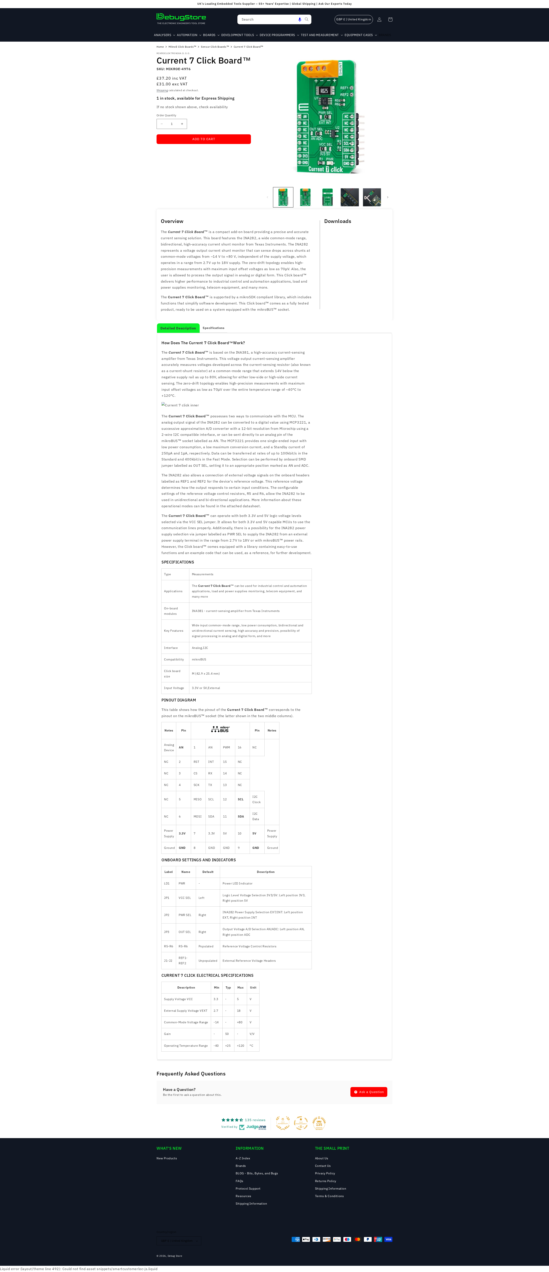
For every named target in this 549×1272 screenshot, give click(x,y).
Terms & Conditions (329, 1196)
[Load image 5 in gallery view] (372, 197)
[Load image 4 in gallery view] (350, 197)
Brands (241, 1166)
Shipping (162, 90)
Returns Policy (325, 1181)
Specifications (213, 328)
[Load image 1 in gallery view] (283, 197)
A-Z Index (243, 1158)
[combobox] (274, 19)
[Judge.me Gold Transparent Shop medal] (301, 1123)
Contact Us (323, 1166)
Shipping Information (251, 1203)
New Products (167, 1158)
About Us (321, 1158)
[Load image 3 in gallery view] (328, 197)
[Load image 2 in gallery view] (305, 197)
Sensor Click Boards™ (215, 46)
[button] (299, 19)
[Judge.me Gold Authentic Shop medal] (283, 1123)
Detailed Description (178, 328)
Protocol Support (248, 1188)
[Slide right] (387, 197)
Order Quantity (166, 115)
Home (160, 46)
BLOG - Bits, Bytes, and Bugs (257, 1173)
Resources (243, 1196)
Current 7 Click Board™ (248, 46)
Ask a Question (371, 1092)
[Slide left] (267, 197)
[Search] (306, 19)
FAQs (239, 1181)
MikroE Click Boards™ (182, 46)
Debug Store (175, 1255)
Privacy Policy (325, 1173)
